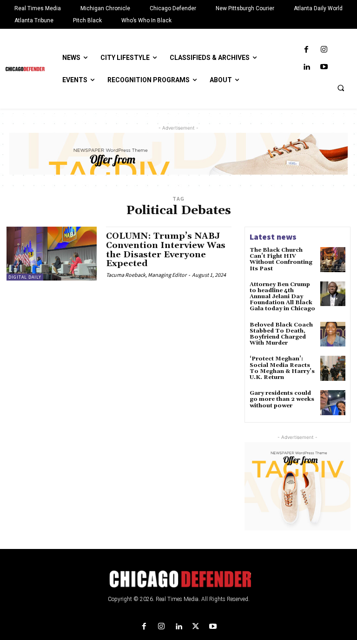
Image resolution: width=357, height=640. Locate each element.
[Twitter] (196, 626)
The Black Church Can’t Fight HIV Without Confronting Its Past (281, 259)
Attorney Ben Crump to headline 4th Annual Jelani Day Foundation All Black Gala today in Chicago (282, 297)
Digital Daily (24, 277)
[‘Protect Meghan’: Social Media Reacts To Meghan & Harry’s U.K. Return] (332, 368)
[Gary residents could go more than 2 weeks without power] (332, 402)
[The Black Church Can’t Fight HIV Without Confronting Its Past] (332, 259)
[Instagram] (323, 50)
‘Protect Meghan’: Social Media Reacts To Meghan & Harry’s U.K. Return (282, 368)
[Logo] (178, 579)
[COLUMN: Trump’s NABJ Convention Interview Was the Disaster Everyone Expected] (52, 254)
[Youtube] (323, 67)
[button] (340, 87)
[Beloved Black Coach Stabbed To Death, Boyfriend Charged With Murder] (332, 334)
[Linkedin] (306, 67)
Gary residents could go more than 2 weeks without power (282, 399)
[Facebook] (306, 50)
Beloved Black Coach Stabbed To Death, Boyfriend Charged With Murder (281, 334)
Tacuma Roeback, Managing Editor (146, 274)
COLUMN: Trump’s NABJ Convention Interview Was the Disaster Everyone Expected (165, 250)
